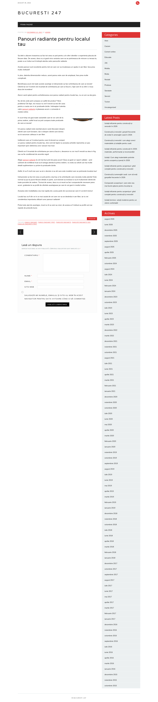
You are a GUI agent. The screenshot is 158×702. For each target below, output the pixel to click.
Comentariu (32, 255)
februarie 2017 (110, 613)
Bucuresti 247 (40, 13)
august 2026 (109, 219)
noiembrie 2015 (111, 680)
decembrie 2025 (111, 230)
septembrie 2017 (111, 574)
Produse (92, 218)
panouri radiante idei (81, 222)
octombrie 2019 (111, 458)
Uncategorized (110, 107)
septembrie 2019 (111, 463)
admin (47, 32)
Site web (29, 287)
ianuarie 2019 (110, 508)
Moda (107, 74)
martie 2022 (109, 336)
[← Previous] (20, 232)
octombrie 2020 (111, 408)
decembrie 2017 (111, 563)
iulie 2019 (108, 474)
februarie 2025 (110, 258)
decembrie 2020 (111, 397)
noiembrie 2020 (111, 402)
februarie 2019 (110, 502)
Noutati (107, 79)
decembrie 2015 (111, 674)
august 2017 (109, 580)
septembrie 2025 (111, 241)
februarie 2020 (110, 441)
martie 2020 (109, 436)
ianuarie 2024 (110, 291)
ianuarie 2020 (110, 447)
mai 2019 (108, 486)
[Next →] (94, 232)
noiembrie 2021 (111, 347)
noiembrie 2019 (111, 452)
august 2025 (109, 247)
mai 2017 (108, 597)
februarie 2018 (110, 552)
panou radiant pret (46, 222)
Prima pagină (26, 24)
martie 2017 (109, 608)
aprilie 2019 (109, 491)
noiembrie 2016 (111, 630)
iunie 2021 (109, 369)
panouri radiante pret (27, 224)
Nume (28, 276)
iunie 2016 (109, 652)
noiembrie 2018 (111, 519)
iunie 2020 (109, 419)
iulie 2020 (108, 413)
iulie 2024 (108, 275)
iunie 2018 (109, 536)
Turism (107, 102)
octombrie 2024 (111, 263)
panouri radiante (63, 222)
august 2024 (109, 269)
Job (106, 63)
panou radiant (31, 222)
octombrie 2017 (111, 569)
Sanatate (108, 91)
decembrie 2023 (111, 297)
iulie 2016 (108, 647)
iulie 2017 (108, 586)
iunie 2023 (109, 313)
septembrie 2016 (111, 641)
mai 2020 (108, 424)
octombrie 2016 (111, 636)
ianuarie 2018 (110, 558)
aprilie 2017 (109, 602)
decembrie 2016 (111, 624)
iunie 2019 (109, 480)
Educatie (108, 57)
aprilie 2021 (109, 375)
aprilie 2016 (109, 658)
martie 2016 (109, 663)
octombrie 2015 (111, 686)
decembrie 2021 (111, 341)
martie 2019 (109, 497)
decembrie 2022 (111, 330)
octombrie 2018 (111, 524)
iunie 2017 (109, 591)
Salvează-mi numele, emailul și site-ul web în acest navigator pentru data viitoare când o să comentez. (55, 297)
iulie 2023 (108, 308)
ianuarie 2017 (110, 619)
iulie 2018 (108, 530)
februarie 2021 (110, 386)
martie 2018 (109, 547)
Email (28, 281)
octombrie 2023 (111, 302)
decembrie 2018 (111, 513)
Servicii (107, 96)
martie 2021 (109, 380)
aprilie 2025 (109, 252)
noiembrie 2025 (111, 236)
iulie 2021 (108, 363)
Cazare (107, 46)
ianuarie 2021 (110, 391)
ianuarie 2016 (110, 669)
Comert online (110, 52)
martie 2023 (109, 325)
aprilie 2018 (109, 541)
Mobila (107, 68)
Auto (106, 41)
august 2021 (109, 358)
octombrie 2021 (111, 352)
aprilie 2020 (109, 430)
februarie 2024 (110, 286)
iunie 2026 (109, 225)
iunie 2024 (109, 280)
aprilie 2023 (109, 319)
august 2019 (109, 469)
